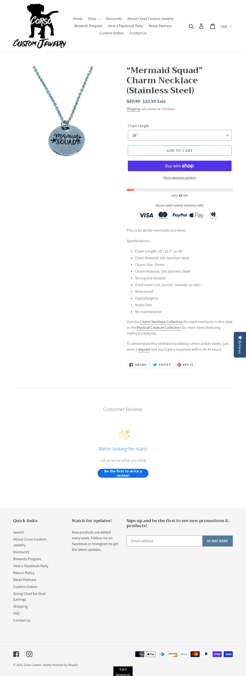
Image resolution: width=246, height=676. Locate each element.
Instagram (100, 543)
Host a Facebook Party (30, 565)
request (144, 349)
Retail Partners (24, 579)
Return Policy (23, 572)
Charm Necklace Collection (161, 321)
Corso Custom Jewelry (38, 665)
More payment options (180, 177)
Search (18, 532)
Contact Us (22, 620)
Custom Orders (25, 586)
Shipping (133, 108)
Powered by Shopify (65, 665)
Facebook (79, 543)
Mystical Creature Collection (159, 327)
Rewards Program (27, 558)
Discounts (21, 551)
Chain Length (138, 125)
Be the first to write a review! (123, 473)
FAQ (16, 613)
